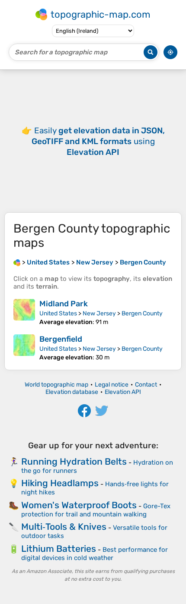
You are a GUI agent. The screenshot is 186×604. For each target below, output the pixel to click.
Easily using (98, 141)
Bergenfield (60, 339)
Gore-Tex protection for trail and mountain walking (95, 510)
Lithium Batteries (58, 548)
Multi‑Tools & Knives (63, 526)
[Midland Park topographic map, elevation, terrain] (24, 312)
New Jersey (99, 313)
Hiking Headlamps (60, 483)
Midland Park (63, 303)
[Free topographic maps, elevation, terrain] (16, 262)
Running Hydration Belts (74, 461)
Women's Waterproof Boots (79, 505)
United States (58, 313)
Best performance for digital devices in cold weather (94, 554)
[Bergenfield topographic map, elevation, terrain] (24, 347)
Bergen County (142, 313)
